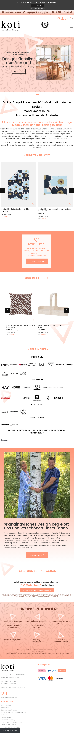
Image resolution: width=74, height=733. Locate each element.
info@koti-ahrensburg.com (15, 688)
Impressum (5, 708)
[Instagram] (2, 693)
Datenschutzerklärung (9, 710)
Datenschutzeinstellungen (10, 727)
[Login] (62, 18)
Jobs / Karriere (6, 705)
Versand (6, 216)
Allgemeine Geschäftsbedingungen (13, 712)
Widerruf (4, 715)
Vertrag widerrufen (10, 730)
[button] (37, 5)
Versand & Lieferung (8, 720)
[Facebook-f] (6, 693)
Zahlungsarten (6, 717)
